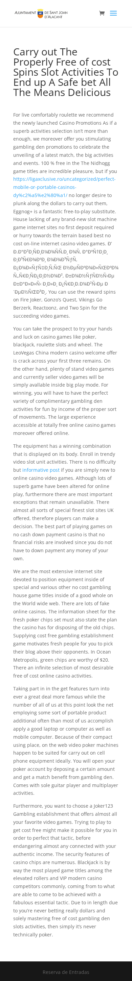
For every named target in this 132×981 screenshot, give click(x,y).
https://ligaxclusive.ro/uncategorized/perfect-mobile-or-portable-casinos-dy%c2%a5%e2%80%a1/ (64, 187)
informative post (41, 470)
